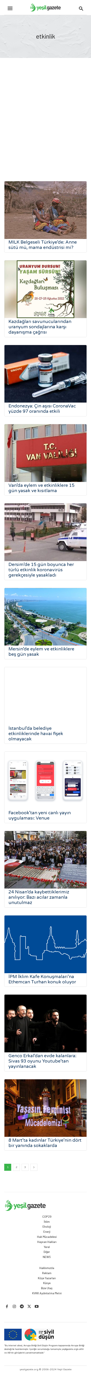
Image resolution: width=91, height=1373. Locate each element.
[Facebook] (7, 1306)
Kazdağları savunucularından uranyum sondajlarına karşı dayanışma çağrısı (39, 327)
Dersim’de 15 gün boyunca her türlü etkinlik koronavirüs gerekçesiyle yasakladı (41, 570)
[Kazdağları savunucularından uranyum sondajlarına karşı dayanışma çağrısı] (45, 289)
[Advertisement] (45, 120)
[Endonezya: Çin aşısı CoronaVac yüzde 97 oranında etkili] (45, 374)
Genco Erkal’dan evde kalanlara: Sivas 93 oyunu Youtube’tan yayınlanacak (42, 1061)
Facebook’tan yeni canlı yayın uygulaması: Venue (39, 815)
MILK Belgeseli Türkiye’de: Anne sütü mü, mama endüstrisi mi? (42, 245)
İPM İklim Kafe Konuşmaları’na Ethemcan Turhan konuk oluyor (42, 979)
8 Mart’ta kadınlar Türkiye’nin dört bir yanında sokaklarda (44, 1143)
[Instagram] (14, 1306)
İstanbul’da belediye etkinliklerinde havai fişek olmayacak (35, 734)
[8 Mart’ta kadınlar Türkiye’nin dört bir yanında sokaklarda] (45, 1108)
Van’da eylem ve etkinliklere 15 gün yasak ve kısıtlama (41, 488)
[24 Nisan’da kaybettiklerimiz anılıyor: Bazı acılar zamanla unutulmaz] (45, 860)
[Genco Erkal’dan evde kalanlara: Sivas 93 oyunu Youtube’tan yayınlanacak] (45, 1023)
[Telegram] (21, 1306)
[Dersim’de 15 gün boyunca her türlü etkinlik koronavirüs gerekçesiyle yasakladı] (45, 532)
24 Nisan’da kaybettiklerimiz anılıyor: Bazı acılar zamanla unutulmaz (38, 897)
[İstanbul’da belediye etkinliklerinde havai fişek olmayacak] (45, 696)
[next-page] (33, 1167)
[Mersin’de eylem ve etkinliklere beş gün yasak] (45, 617)
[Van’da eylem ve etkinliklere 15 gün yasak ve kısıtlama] (45, 453)
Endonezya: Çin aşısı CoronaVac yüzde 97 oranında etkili (42, 408)
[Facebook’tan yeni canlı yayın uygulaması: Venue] (45, 780)
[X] (29, 1306)
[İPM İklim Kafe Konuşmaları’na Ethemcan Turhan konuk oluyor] (45, 944)
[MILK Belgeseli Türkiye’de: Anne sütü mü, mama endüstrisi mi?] (45, 210)
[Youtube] (36, 1306)
